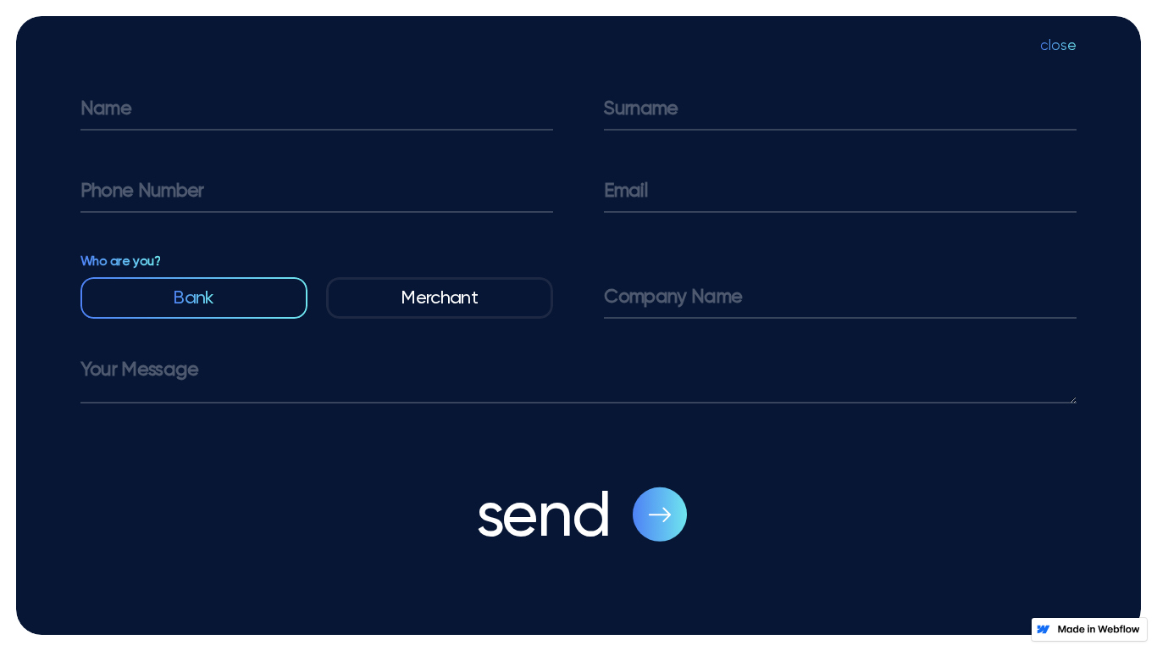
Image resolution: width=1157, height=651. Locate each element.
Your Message (139, 370)
